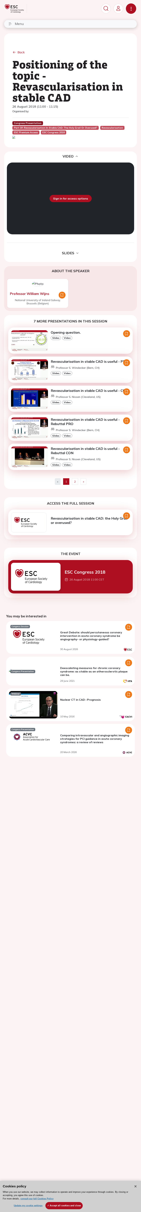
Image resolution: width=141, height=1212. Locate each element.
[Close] (135, 1186)
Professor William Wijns (29, 293)
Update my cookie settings (28, 1205)
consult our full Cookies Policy (36, 1198)
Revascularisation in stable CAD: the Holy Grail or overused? (89, 520)
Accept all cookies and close (65, 1205)
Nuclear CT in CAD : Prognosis (80, 699)
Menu (19, 24)
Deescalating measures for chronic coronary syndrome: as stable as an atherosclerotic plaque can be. (94, 671)
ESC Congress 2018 (85, 572)
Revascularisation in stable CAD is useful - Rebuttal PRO (85, 421)
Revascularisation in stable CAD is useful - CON (89, 390)
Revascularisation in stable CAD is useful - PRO (89, 361)
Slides (55, 337)
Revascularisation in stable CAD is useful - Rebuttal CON (85, 450)
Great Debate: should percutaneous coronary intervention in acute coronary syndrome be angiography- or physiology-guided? (91, 636)
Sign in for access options (70, 198)
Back (21, 52)
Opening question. (66, 332)
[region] (70, 1196)
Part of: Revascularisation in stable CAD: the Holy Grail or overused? (55, 128)
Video (67, 337)
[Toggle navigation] (131, 8)
